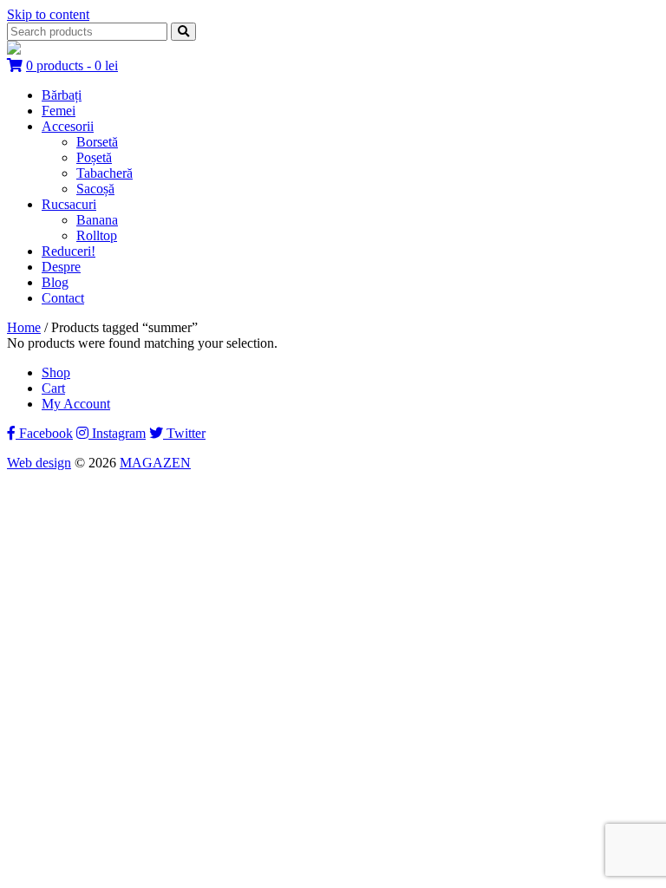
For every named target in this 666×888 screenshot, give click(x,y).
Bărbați (62, 95)
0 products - (72, 65)
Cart (53, 388)
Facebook (44, 433)
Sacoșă (95, 188)
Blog (55, 282)
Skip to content (48, 14)
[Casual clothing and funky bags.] (14, 49)
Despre (61, 266)
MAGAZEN (155, 462)
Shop (56, 372)
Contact (63, 298)
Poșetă (94, 157)
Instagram (117, 433)
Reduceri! (68, 251)
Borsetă (97, 141)
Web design (39, 462)
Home (24, 327)
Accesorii (68, 126)
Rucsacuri (69, 204)
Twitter (184, 433)
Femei (58, 110)
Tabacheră (104, 173)
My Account (76, 403)
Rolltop (96, 235)
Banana (97, 219)
